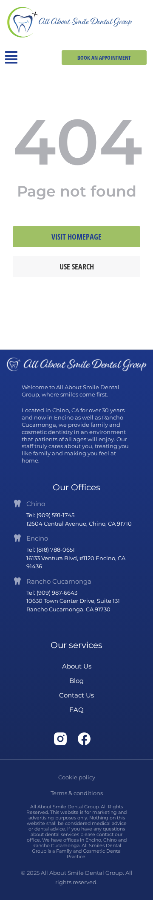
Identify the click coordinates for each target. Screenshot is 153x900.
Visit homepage (76, 237)
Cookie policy (76, 777)
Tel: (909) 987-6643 (51, 592)
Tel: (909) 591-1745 (50, 515)
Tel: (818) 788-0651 (50, 549)
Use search (77, 266)
